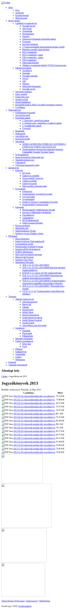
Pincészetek (27, 333)
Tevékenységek (21, 99)
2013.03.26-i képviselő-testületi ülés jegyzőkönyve (34, 413)
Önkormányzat (14, 110)
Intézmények (13, 168)
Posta (24, 346)
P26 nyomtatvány (29, 60)
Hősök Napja (27, 309)
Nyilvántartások (21, 154)
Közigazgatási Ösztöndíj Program (29, 246)
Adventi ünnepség (29, 302)
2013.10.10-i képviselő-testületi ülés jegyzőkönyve (34, 442)
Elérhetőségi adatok (23, 68)
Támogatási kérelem (30, 62)
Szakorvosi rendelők (30, 175)
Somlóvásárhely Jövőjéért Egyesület (37, 194)
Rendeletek (19, 131)
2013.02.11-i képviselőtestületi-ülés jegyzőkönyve (34, 399)
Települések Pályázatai (24, 262)
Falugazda (19, 207)
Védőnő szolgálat (29, 181)
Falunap (25, 307)
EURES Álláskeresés (24, 252)
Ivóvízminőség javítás (24, 244)
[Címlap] (5, 2)
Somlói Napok (28, 323)
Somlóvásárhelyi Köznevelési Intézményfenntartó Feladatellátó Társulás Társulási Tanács (42, 150)
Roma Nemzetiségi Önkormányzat (29, 157)
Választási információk (17, 365)
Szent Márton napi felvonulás (34, 325)
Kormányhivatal (22, 15)
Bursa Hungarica (22, 239)
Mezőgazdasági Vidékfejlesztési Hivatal (38, 210)
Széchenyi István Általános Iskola (29, 233)
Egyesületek (20, 189)
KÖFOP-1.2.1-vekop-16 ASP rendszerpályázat (41, 273)
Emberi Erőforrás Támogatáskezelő (29, 241)
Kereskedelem (28, 34)
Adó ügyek (27, 28)
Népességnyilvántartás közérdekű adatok (39, 39)
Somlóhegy (20, 328)
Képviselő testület (22, 139)
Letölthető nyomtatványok (26, 23)
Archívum (19, 13)
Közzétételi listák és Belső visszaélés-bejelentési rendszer (38, 105)
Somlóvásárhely (25, 606)
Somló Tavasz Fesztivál (32, 320)
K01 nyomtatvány (29, 52)
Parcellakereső (28, 215)
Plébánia (18, 349)
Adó (24, 81)
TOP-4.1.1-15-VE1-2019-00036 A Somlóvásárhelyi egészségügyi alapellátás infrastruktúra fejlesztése (43, 282)
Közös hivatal (14, 20)
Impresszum (31, 601)
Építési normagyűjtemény (32, 223)
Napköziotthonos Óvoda (25, 231)
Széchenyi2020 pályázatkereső (27, 249)
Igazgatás (26, 73)
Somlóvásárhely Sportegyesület (35, 204)
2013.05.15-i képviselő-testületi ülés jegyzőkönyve (34, 420)
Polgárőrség (27, 191)
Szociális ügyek (28, 26)
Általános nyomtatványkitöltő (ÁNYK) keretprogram (44, 65)
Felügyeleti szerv (22, 97)
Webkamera (20, 359)
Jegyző (25, 78)
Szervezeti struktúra (23, 91)
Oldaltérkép (44, 601)
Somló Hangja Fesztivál (32, 317)
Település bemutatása (24, 338)
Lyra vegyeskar (28, 196)
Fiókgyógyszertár (29, 183)
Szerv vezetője (21, 94)
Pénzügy (25, 36)
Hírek (10, 7)
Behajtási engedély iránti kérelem (35, 49)
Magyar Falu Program (24, 257)
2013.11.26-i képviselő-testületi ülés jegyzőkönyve (34, 449)
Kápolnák (26, 330)
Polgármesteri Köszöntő (25, 112)
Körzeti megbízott (22, 225)
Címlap (4, 376)
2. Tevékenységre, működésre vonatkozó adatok (42, 123)
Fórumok (12, 362)
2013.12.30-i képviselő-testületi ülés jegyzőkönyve (34, 452)
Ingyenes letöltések (30, 44)
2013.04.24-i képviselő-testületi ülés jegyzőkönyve (34, 417)
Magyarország (21, 18)
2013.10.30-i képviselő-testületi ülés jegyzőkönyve (34, 445)
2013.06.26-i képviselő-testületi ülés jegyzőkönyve (34, 431)
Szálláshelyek (21, 351)
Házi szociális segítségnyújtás (34, 186)
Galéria (18, 357)
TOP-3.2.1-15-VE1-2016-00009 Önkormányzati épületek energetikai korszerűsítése (42, 276)
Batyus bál (26, 304)
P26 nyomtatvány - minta (32, 57)
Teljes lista (26, 344)
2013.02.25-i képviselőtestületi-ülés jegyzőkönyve (34, 406)
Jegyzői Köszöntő (22, 115)
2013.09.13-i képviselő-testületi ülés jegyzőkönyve (34, 438)
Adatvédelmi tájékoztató (13, 601)
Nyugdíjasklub (28, 199)
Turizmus (12, 296)
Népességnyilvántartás (31, 86)
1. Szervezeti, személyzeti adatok (35, 120)
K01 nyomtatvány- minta (32, 55)
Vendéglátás (20, 354)
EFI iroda (26, 173)
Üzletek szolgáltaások (24, 341)
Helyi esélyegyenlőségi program (28, 254)
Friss (17, 10)
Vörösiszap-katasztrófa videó (27, 165)
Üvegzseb (26, 41)
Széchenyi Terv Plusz (24, 260)
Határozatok (20, 133)
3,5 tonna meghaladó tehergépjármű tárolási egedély (43, 47)
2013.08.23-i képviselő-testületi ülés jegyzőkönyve (34, 434)
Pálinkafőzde (27, 336)
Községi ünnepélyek (30, 315)
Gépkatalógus (28, 217)
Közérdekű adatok (22, 118)
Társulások (19, 141)
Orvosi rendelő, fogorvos (32, 178)
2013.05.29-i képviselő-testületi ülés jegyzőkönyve (34, 424)
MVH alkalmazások (30, 220)
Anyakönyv (27, 70)
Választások (20, 162)
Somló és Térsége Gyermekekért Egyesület (40, 202)
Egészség (19, 170)
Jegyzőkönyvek (21, 136)
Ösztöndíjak (27, 31)
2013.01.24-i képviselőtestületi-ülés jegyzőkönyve (34, 396)
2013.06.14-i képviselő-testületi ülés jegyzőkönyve (34, 427)
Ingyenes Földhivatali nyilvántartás (36, 212)
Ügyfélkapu (20, 107)
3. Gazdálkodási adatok (31, 126)
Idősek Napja (27, 312)
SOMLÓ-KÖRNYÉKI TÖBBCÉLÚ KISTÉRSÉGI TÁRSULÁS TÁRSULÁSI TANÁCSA (44, 145)
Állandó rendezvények (24, 299)
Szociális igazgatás (30, 76)
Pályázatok (12, 236)
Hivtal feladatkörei (23, 102)
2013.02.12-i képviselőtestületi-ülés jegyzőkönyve (34, 403)
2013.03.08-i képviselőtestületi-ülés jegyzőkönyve (34, 410)
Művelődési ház (21, 228)
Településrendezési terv (24, 160)
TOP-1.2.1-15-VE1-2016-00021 (35, 265)
